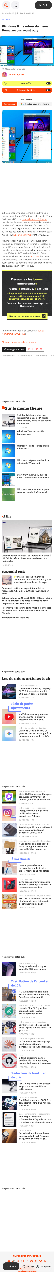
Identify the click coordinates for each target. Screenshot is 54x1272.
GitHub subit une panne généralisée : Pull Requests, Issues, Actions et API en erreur (35, 1060)
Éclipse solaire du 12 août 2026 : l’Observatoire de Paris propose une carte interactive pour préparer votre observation (27, 601)
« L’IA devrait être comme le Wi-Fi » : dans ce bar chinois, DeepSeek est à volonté (34, 994)
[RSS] (36, 1261)
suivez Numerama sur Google (23, 332)
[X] (18, 1261)
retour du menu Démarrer (34, 219)
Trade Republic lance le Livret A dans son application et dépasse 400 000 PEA (35, 830)
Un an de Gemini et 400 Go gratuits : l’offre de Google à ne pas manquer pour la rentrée (35, 733)
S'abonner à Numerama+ (24, 316)
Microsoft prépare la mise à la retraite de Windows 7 (33, 461)
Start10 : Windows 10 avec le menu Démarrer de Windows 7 (33, 476)
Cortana (35, 256)
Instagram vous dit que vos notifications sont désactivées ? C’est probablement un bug (33, 813)
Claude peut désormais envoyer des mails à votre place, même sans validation (34, 868)
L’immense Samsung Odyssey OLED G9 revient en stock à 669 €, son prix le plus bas (35, 691)
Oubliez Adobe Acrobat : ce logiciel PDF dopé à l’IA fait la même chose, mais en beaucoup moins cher (34, 419)
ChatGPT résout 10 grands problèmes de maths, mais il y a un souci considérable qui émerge (32, 579)
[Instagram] (22, 1261)
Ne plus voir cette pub (13, 401)
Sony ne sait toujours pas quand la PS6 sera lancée (32, 967)
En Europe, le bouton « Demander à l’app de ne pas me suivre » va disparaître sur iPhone (35, 1119)
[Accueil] (6, 5)
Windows (42, 355)
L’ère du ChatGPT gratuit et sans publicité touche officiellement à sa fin (33, 1011)
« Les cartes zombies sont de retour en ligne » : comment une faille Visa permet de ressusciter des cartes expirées (35, 846)
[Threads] (45, 1261)
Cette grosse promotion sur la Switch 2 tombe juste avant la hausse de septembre (35, 885)
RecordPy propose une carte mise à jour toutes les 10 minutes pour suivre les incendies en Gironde (26, 610)
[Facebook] (27, 1261)
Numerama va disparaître (15, 617)
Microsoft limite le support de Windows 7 (33, 447)
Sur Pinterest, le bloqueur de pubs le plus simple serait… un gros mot (35, 1027)
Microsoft (9, 355)
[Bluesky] (40, 1261)
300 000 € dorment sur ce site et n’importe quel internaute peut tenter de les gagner (35, 901)
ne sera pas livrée (22, 234)
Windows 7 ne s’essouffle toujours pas (30, 432)
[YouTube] (9, 1261)
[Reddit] (31, 1261)
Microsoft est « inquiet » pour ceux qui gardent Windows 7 (33, 490)
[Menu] (15, 5)
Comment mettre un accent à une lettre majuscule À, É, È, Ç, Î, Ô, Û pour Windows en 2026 (25, 591)
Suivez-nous (9, 104)
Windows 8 (26, 355)
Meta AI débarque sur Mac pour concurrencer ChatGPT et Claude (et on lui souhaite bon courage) (35, 797)
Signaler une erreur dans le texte (19, 342)
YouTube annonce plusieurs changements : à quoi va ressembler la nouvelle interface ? (33, 717)
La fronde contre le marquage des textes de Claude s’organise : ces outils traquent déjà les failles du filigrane (35, 1044)
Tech (7, 19)
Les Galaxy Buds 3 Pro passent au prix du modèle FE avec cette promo (35, 1086)
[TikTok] (13, 1261)
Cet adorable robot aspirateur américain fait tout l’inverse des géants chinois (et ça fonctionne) (34, 1136)
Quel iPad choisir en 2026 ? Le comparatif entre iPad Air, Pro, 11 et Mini (35, 1103)
